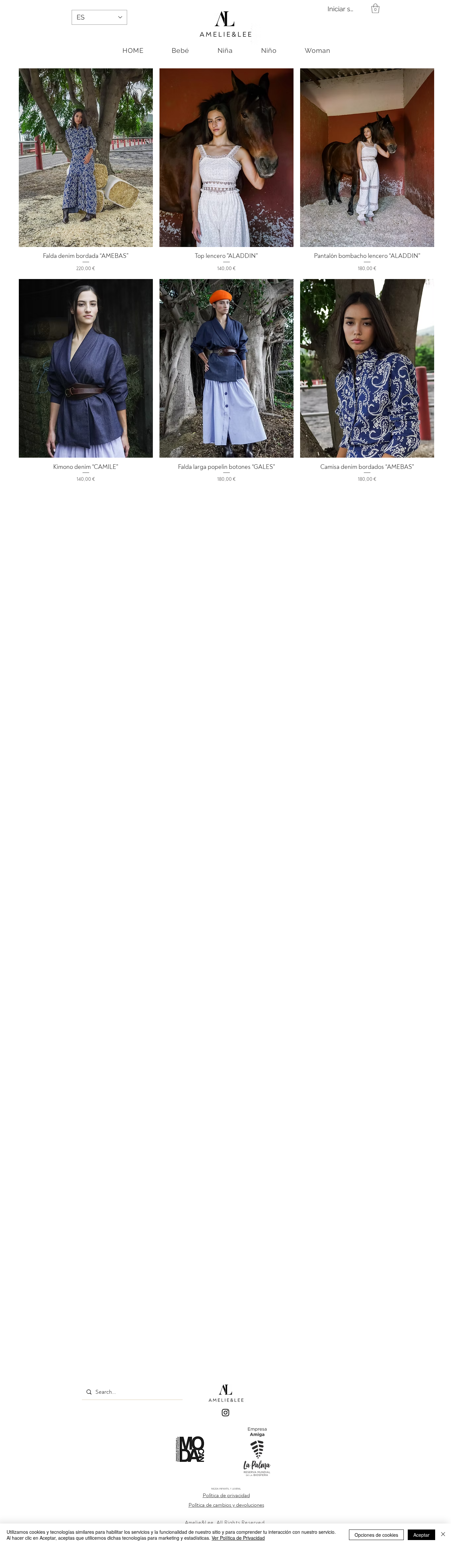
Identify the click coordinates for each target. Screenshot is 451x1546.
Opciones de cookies (376, 1534)
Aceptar (421, 1534)
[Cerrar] (443, 1535)
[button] (375, 8)
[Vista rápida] (86, 157)
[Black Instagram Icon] (225, 1413)
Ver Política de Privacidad (238, 1537)
